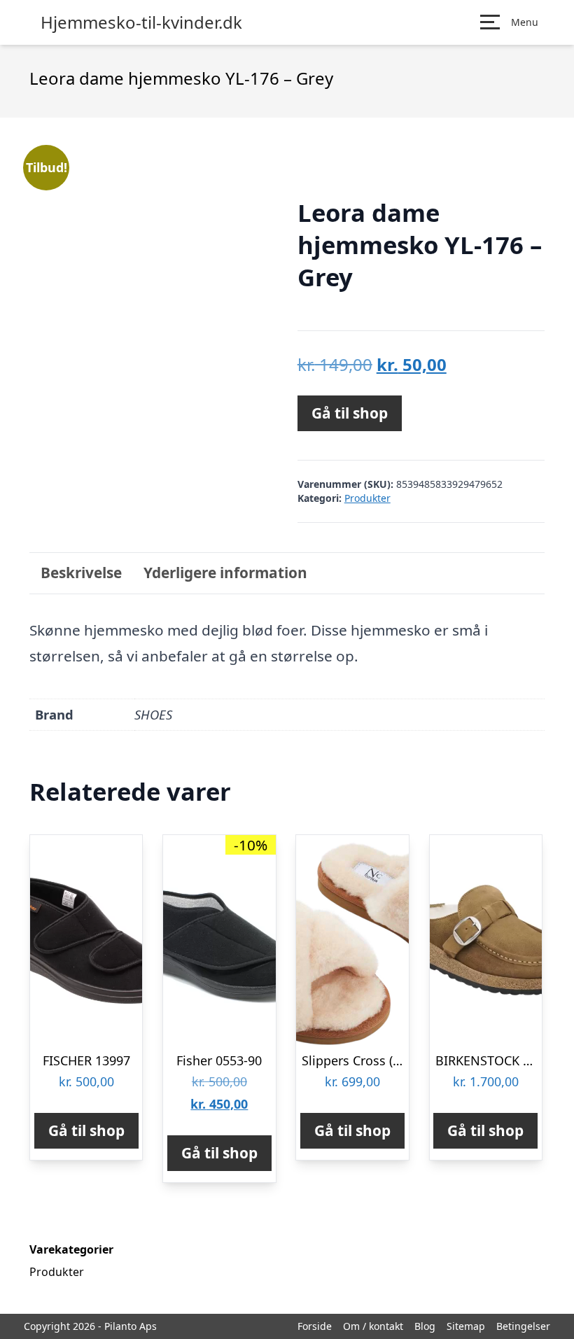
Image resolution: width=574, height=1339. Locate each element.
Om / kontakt (373, 1326)
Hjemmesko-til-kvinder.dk (141, 22)
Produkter (367, 498)
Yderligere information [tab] (225, 572)
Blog (424, 1326)
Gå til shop (350, 413)
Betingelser (523, 1326)
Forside (315, 1326)
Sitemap (466, 1326)
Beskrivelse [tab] (81, 572)
